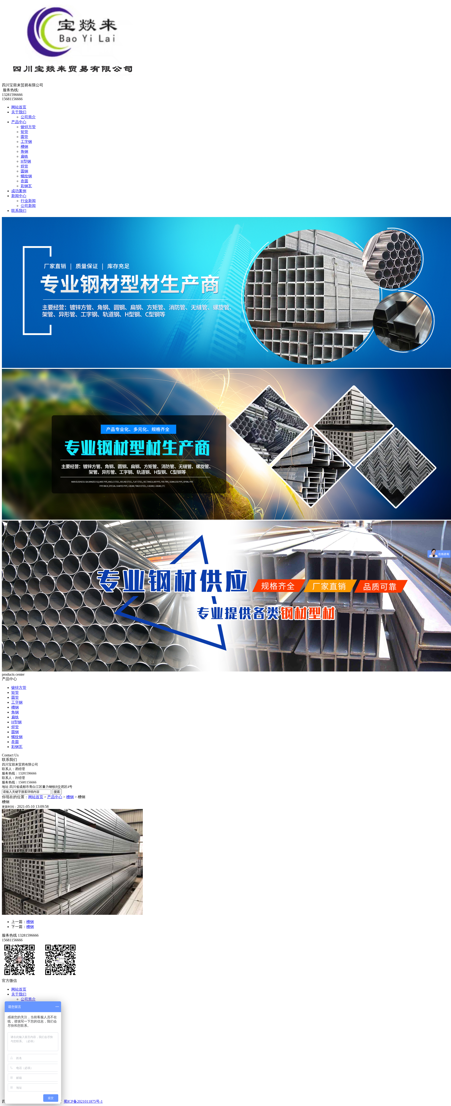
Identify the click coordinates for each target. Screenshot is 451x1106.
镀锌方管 (28, 127)
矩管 (24, 132)
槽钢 (24, 147)
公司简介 (28, 117)
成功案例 (18, 191)
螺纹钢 (26, 176)
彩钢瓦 (26, 186)
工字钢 (26, 142)
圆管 (24, 137)
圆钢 (24, 171)
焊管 (24, 166)
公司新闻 (28, 206)
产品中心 (18, 122)
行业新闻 (28, 201)
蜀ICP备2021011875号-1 (83, 1101)
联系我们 (18, 211)
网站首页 (18, 107)
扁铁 (24, 156)
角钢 (24, 151)
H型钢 (26, 161)
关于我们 (18, 112)
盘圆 (24, 181)
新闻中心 (18, 196)
